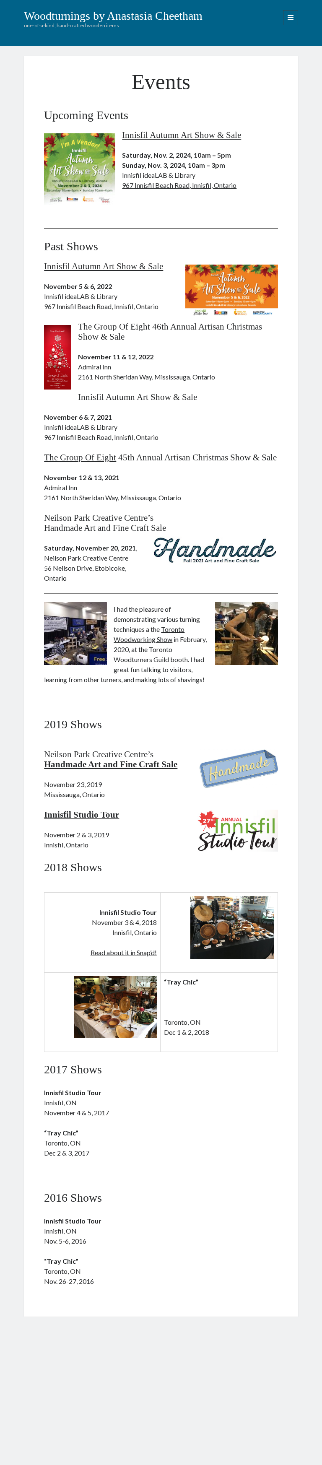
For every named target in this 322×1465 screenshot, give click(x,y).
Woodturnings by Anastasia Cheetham (113, 15)
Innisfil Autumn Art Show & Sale (181, 135)
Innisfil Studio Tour (81, 815)
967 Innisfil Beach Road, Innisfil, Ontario (179, 185)
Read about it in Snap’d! (124, 952)
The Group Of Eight (80, 457)
